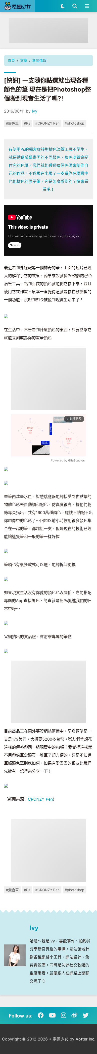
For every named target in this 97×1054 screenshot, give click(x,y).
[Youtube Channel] (52, 1015)
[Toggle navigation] (87, 6)
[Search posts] (75, 6)
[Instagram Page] (63, 1015)
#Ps (27, 123)
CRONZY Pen (40, 799)
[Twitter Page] (86, 1015)
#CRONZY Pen (47, 123)
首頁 (11, 60)
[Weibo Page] (74, 1015)
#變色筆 (12, 123)
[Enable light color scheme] (62, 6)
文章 (23, 60)
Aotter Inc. (85, 1038)
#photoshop (74, 123)
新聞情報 (39, 60)
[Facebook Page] (41, 1015)
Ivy (34, 111)
